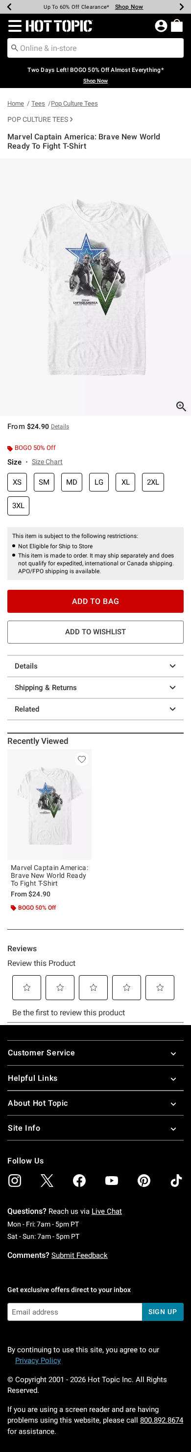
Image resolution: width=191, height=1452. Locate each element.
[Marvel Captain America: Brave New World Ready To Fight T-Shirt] (49, 804)
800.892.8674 (161, 1420)
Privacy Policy (38, 1360)
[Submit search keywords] (14, 47)
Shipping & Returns (46, 687)
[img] (14, 1180)
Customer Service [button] (41, 1052)
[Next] (181, 7)
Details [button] (60, 426)
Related (27, 709)
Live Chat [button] (107, 1211)
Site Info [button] (24, 1128)
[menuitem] (176, 25)
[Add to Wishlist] (82, 759)
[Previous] (9, 7)
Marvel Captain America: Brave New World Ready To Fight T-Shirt (49, 875)
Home (15, 103)
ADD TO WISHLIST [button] (95, 631)
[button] (13, 26)
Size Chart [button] (47, 462)
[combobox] (95, 48)
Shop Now (129, 6)
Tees (38, 103)
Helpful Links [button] (33, 1078)
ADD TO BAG (95, 601)
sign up (162, 1312)
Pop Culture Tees (74, 103)
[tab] (95, 287)
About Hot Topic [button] (38, 1103)
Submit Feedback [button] (79, 1255)
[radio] (17, 482)
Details (26, 666)
